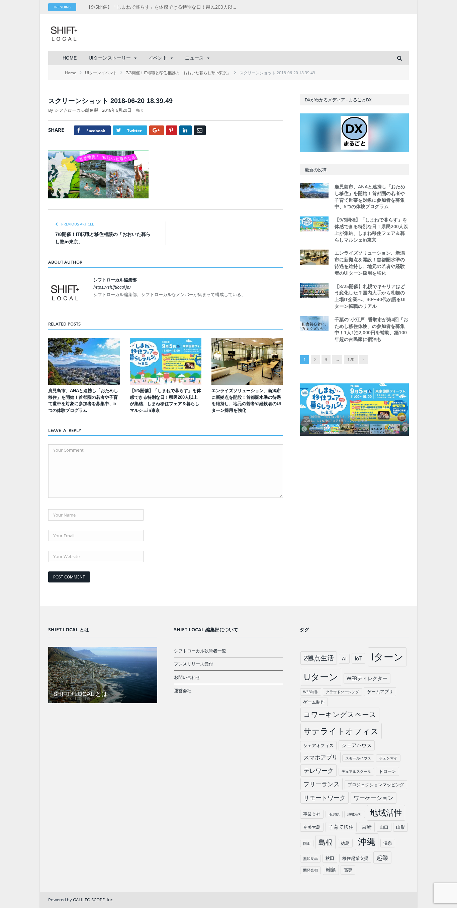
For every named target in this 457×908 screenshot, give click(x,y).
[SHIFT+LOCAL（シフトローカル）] (64, 32)
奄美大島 (312, 827)
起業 (382, 857)
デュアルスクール (356, 771)
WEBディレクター (367, 678)
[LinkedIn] (185, 130)
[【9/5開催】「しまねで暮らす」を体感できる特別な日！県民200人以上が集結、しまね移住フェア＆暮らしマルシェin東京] (165, 361)
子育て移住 (341, 826)
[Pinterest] (171, 130)
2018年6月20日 (116, 110)
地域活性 (386, 812)
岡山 (306, 843)
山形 (400, 827)
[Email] (200, 130)
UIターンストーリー (110, 58)
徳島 (345, 843)
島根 (325, 842)
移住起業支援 (355, 858)
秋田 (330, 858)
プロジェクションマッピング (376, 785)
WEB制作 (310, 692)
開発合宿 (310, 870)
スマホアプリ (320, 757)
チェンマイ (388, 758)
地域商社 (354, 814)
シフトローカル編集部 (76, 110)
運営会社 (182, 691)
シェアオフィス (318, 745)
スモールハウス (358, 758)
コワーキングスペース (339, 714)
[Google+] (156, 130)
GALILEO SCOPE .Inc (93, 900)
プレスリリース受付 (193, 664)
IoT (358, 658)
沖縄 (366, 841)
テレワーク (318, 770)
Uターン (321, 676)
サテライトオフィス (341, 730)
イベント (158, 58)
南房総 (334, 814)
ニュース (194, 58)
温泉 (387, 843)
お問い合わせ (187, 677)
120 (350, 359)
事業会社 (312, 814)
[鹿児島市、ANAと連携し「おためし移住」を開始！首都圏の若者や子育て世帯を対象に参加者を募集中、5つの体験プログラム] (84, 361)
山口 (384, 827)
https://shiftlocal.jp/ (112, 287)
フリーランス (321, 784)
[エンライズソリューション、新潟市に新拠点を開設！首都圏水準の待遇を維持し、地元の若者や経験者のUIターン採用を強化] (247, 361)
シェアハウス (357, 745)
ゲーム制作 (314, 702)
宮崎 (367, 826)
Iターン (387, 656)
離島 (331, 869)
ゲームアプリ (380, 692)
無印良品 (310, 858)
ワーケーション (373, 798)
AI (344, 658)
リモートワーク (324, 798)
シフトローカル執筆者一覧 (200, 651)
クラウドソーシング (342, 692)
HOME (70, 58)
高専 (348, 870)
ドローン (387, 771)
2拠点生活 (318, 657)
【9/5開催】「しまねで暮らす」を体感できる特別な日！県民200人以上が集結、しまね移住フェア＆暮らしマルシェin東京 (163, 7)
